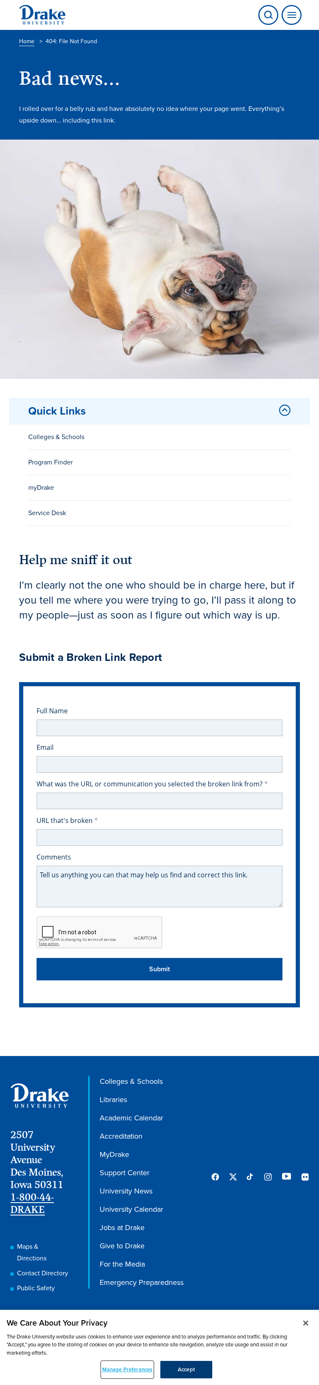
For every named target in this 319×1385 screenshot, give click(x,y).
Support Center (125, 1172)
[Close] (306, 1323)
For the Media (122, 1264)
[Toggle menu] (290, 15)
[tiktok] (250, 1177)
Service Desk (47, 513)
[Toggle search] (268, 15)
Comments (54, 857)
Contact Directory (42, 1273)
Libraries (113, 1099)
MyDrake (114, 1154)
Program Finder (50, 462)
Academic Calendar (131, 1117)
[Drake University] (42, 15)
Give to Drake (122, 1245)
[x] (233, 1177)
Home (26, 41)
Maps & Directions (32, 1252)
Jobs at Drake (122, 1227)
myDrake (41, 487)
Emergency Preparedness (142, 1282)
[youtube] (286, 1176)
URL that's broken (65, 820)
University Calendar (131, 1209)
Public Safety (36, 1288)
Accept (186, 1369)
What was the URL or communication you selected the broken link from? (150, 783)
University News (126, 1191)
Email (45, 747)
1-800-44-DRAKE (32, 1203)
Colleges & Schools (56, 437)
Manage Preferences (127, 1369)
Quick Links (57, 411)
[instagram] (268, 1177)
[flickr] (305, 1177)
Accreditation (121, 1136)
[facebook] (215, 1177)
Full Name (52, 710)
